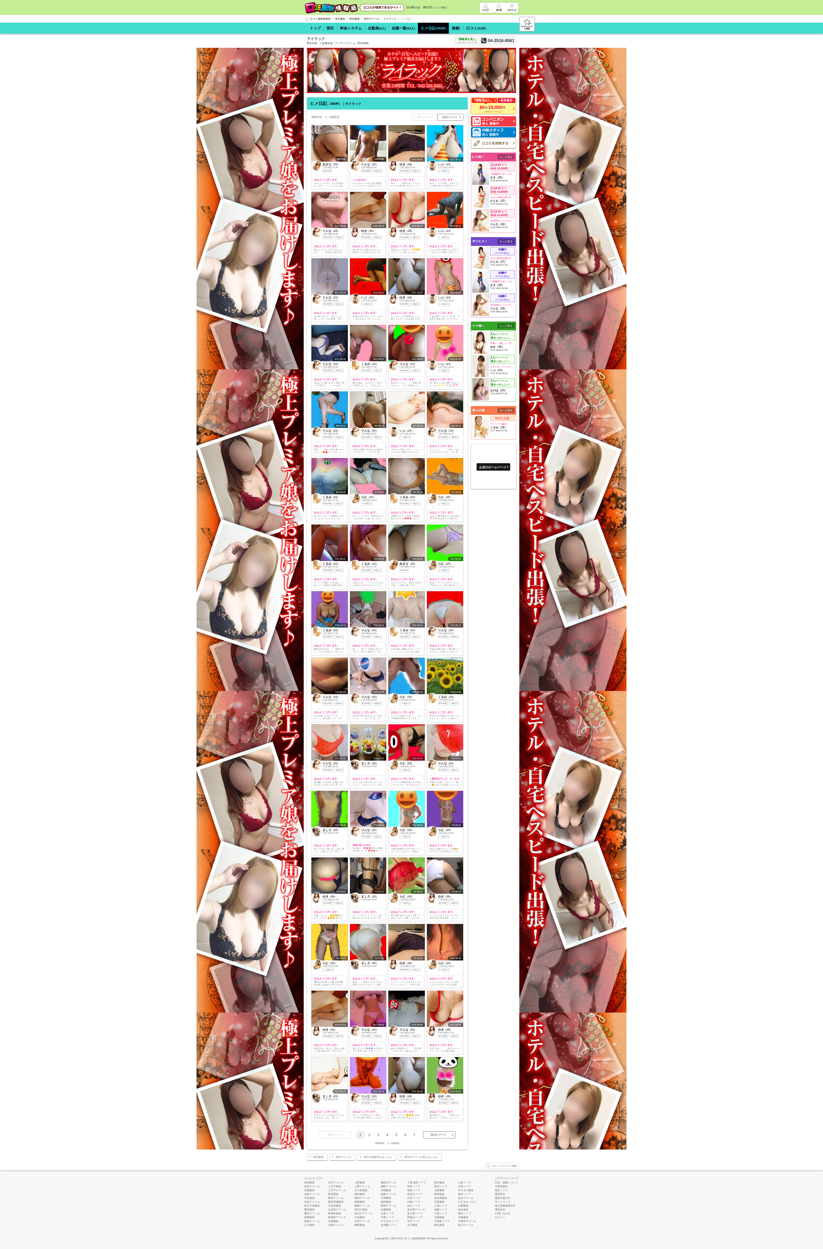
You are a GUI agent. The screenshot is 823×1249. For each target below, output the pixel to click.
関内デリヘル (362, 1197)
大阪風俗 (439, 1190)
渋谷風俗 (309, 1197)
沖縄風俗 (386, 1190)
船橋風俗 (359, 1201)
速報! (456, 28)
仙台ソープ (413, 1205)
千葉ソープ (440, 1213)
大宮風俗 (359, 1217)
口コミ (476, 28)
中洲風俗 (386, 1197)
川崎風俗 (463, 1217)
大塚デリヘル (336, 1224)
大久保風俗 (360, 1190)
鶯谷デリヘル (312, 1213)
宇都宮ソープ (442, 1221)
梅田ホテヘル (388, 1182)
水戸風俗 (412, 1224)
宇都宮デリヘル (467, 1221)
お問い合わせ (502, 1213)
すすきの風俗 (465, 1190)
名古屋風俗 (440, 1197)
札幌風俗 (386, 1209)
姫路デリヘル (388, 1194)
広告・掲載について (506, 1182)
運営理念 (500, 1194)
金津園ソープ (388, 1224)
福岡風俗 (386, 1201)
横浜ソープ (464, 1213)
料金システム (351, 28)
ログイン (500, 1217)
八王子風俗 (334, 1186)
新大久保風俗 (312, 1205)
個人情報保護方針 (505, 1205)
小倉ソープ (464, 1182)
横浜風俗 (439, 1224)
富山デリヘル (465, 1224)
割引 (330, 28)
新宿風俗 (309, 1182)
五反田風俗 (334, 1205)
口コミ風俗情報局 (415, 1238)
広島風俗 (439, 1201)
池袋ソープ (440, 1209)
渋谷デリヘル (312, 1201)
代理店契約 (501, 1186)
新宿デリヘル (312, 1186)
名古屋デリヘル (416, 1209)
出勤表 (377, 28)
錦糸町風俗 (334, 1213)
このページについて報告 (504, 1166)
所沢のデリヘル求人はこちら (421, 1157)
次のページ (449, 117)
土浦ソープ (440, 1205)
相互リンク (501, 1190)
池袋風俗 (309, 1190)
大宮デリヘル (362, 1221)
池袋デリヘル (312, 1194)
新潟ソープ (440, 1186)
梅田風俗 (359, 1224)
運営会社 (500, 1209)
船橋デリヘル (362, 1205)
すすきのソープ (390, 1221)
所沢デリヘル (343, 1157)
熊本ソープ (464, 1194)
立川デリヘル (336, 1182)
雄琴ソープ (413, 1186)
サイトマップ (502, 1201)
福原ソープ (413, 1190)
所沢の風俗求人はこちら (378, 1157)
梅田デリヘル (388, 1186)
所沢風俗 (318, 1157)
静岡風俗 (439, 1194)
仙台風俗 (463, 1209)
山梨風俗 (463, 1205)
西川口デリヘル (363, 1213)
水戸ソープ (413, 1221)
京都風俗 (439, 1217)
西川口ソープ (415, 1194)
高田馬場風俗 (336, 1201)
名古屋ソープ (415, 1213)
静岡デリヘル (388, 1205)
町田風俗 (333, 1194)
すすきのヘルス (467, 1201)
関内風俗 (359, 1194)
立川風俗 (309, 1224)
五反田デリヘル (337, 1209)
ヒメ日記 (433, 28)
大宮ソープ (413, 1197)
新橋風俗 (309, 1217)
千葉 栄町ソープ (416, 1182)
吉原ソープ (387, 1213)
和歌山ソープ (415, 1217)
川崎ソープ (413, 1201)
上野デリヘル (362, 1186)
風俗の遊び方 (502, 1197)
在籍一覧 (403, 28)
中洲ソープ (387, 1217)
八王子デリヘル (337, 1190)
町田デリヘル (336, 1197)
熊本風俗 (439, 1182)
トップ (315, 28)
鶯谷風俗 (309, 1209)
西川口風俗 (360, 1209)
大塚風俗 (333, 1221)
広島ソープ (464, 1186)
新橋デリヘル (312, 1221)
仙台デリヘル (465, 1197)
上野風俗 (359, 1182)
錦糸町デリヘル (337, 1217)
